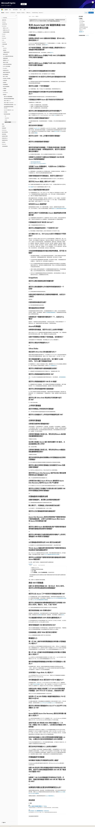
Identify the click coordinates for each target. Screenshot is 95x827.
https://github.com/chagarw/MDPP (38, 163)
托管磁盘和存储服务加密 (83, 27)
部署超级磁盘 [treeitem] (5, 58)
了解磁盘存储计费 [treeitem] (6, 52)
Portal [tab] (30, 565)
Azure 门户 (53, 702)
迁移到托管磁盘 (82, 25)
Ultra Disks (81, 22)
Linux (60, 131)
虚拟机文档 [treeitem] (4, 20)
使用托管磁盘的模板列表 (35, 162)
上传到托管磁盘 (82, 24)
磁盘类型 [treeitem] (4, 50)
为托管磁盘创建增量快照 (50, 312)
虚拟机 (37, 16)
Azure (33, 16)
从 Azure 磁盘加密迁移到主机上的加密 (51, 554)
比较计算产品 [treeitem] (4, 24)
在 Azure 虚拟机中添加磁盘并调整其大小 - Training (38, 806)
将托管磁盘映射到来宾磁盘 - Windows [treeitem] (9, 107)
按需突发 (40, 614)
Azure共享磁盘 (81, 21)
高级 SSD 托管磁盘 (82, 28)
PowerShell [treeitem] (7, 118)
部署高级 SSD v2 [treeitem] (6, 60)
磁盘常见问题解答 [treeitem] (8, 122)
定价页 (46, 44)
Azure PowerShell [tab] (41, 565)
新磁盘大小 (81, 30)
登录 (93, 9)
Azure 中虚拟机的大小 (52, 365)
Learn (30, 16)
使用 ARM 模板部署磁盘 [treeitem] (8, 96)
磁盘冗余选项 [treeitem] (5, 54)
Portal (86, 12)
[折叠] (16, 15)
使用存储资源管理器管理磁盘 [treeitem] (9, 98)
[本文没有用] (88, 35)
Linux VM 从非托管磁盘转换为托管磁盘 (40, 599)
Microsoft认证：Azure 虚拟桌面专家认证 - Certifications (39, 810)
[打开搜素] (91, 10)
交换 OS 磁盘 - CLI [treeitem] (7, 100)
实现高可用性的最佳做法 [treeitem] (7, 64)
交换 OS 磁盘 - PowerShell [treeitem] (8, 102)
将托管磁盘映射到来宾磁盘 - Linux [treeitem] (10, 104)
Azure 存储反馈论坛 (49, 795)
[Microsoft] (2, 9)
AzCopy (55, 115)
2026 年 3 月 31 (37, 128)
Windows (56, 131)
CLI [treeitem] (5, 116)
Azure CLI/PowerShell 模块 (44, 702)
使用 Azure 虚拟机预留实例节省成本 (59, 208)
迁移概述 (35, 133)
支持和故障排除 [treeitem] (5, 146)
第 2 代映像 (31, 186)
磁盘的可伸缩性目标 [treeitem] (6, 72)
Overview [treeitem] (4, 22)
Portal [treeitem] (6, 120)
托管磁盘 (80, 18)
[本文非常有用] (86, 35)
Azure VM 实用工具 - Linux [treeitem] (8, 110)
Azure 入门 (91, 12)
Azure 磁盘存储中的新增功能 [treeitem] (8, 56)
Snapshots (81, 19)
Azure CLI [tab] (35, 565)
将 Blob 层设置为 (36, 684)
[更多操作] (65, 16)
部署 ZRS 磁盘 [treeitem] (5, 62)
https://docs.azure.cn (55, 21)
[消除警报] (93, 2)
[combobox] (8, 18)
